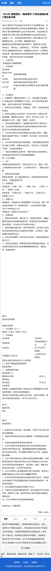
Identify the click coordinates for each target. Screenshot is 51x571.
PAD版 (25, 562)
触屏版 (17, 562)
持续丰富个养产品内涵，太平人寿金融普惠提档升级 (23, 539)
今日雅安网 (4, 4)
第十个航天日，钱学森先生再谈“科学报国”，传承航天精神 (25, 535)
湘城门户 (32, 554)
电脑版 (34, 562)
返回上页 (46, 3)
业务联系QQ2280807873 (34, 566)
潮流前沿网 (11, 554)
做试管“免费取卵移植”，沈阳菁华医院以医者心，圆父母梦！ (26, 524)
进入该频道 (25, 548)
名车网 (40, 554)
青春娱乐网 (22, 554)
